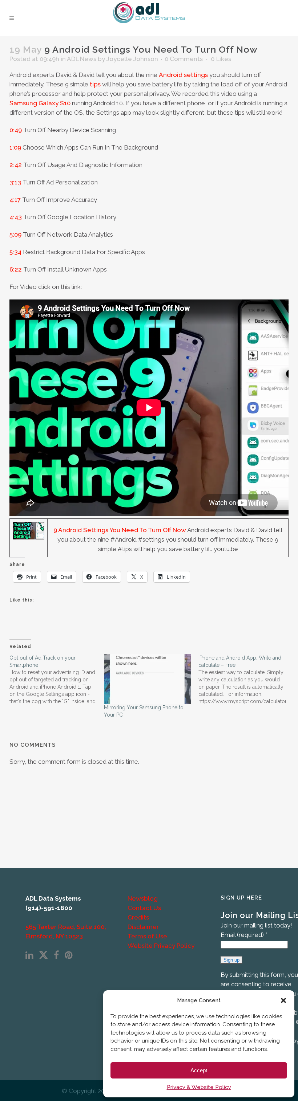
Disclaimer (143, 926)
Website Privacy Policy (161, 945)
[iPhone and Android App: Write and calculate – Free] (245, 679)
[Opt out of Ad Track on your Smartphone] (56, 679)
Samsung (23, 103)
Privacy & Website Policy (199, 1087)
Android (170, 74)
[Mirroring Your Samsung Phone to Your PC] (147, 679)
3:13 (15, 182)
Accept (198, 1070)
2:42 (15, 164)
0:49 (15, 130)
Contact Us (144, 908)
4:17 (15, 199)
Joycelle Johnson (132, 58)
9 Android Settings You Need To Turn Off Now (119, 530)
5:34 (15, 252)
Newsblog (143, 898)
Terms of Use (147, 936)
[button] (283, 1000)
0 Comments (184, 58)
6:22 (15, 269)
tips (95, 84)
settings (196, 74)
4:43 (15, 217)
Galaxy (49, 103)
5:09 (15, 234)
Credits (138, 917)
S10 (65, 103)
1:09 (15, 147)
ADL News (81, 58)
